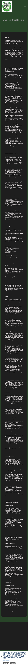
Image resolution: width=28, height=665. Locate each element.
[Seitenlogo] (7, 6)
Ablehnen (13, 663)
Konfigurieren (6, 660)
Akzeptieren (6, 663)
